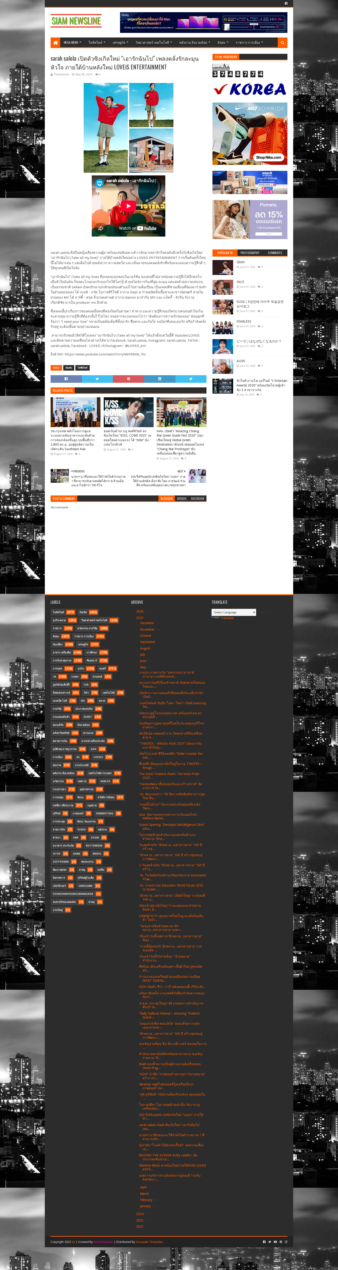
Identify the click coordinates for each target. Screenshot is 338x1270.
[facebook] (285, 3)
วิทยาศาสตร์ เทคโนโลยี (152, 42)
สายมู (82, 869)
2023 (140, 1220)
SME (75, 837)
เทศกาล (82, 781)
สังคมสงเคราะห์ (61, 692)
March (145, 1194)
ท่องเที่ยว (58, 644)
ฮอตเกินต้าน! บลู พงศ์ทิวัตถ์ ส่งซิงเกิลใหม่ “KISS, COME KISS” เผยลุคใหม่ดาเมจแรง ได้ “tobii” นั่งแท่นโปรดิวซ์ (127, 437)
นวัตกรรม (58, 781)
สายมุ (92, 902)
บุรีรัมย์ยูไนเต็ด (86, 877)
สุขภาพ (57, 765)
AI (78, 757)
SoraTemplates (103, 1242)
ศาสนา (57, 837)
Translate (227, 618)
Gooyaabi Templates (149, 1242)
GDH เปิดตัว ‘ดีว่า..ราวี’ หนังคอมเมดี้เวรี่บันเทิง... (172, 987)
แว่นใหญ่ (58, 910)
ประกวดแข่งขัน (84, 708)
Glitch (241, 262)
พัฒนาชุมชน (60, 869)
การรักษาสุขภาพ (62, 660)
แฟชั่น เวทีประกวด (63, 805)
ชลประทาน (87, 861)
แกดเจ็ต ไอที (60, 700)
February (146, 1200)
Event (88, 716)
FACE (240, 282)
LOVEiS (98, 757)
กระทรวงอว (59, 789)
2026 (140, 611)
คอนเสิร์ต (58, 725)
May (143, 667)
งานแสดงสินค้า (61, 716)
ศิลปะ (80, 797)
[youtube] (275, 1242)
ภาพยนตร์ (78, 813)
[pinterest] (281, 1242)
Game (76, 853)
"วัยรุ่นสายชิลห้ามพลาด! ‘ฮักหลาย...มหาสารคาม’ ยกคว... (161, 928)
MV (83, 700)
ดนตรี (102, 668)
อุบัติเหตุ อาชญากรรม (65, 749)
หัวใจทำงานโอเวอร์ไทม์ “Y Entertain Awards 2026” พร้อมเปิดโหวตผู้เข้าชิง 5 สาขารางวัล (262, 385)
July (143, 654)
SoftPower (61, 861)
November (147, 629)
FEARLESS (244, 321)
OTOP (56, 853)
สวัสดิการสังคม (106, 797)
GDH (93, 749)
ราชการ (57, 628)
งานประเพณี (82, 765)
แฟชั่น (100, 869)
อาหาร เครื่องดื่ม (62, 652)
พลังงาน (102, 829)
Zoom (95, 837)
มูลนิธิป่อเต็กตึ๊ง (61, 684)
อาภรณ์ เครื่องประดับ (93, 741)
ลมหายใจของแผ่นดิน (64, 902)
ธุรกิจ (81, 668)
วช (54, 676)
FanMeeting (104, 813)
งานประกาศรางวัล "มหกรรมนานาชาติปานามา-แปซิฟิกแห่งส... (166, 674)
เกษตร (75, 676)
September (148, 642)
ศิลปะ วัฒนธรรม (86, 821)
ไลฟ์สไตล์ (95, 42)
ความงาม (88, 733)
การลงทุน (58, 797)
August (145, 648)
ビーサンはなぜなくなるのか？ (259, 341)
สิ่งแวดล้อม (83, 725)
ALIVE (241, 361)
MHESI (97, 853)
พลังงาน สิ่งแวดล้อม (193, 42)
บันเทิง (69, 367)
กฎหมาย (92, 805)
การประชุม (59, 821)
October (146, 636)
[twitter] (269, 1242)
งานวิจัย (57, 708)
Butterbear (94, 845)
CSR (86, 684)
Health (105, 781)
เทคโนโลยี (109, 692)
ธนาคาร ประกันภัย (63, 845)
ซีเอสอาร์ (92, 660)
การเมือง (58, 757)
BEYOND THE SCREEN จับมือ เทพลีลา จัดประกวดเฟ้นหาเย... (168, 1157)
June (143, 661)
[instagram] (285, 1242)
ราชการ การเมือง (248, 42)
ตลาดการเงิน (60, 741)
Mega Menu (71, 42)
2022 (140, 1226)
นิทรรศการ (59, 877)
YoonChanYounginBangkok (73, 893)
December (147, 623)
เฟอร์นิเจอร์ (59, 885)
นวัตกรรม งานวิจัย (87, 628)
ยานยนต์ (97, 676)
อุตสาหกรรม (87, 789)
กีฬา (86, 692)
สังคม (221, 42)
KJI (73, 1242)
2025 (140, 618)
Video (81, 829)
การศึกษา (91, 652)
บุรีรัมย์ (56, 813)
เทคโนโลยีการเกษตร (100, 773)
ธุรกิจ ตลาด (59, 620)
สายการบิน (59, 829)
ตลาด (102, 700)
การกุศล (57, 668)
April (143, 1187)
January (146, 1206)
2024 (140, 1214)
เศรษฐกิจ (119, 42)
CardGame (85, 885)
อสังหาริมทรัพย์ (61, 733)
